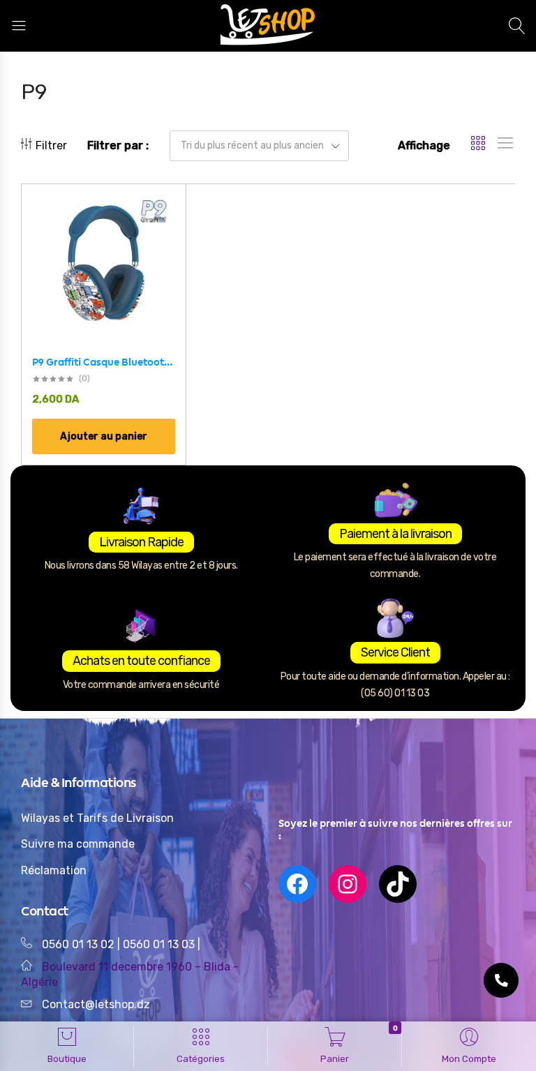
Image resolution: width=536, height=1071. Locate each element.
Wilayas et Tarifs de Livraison (97, 818)
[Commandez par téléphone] (501, 980)
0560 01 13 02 (78, 944)
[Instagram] (347, 884)
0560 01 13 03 (160, 944)
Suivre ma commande (78, 844)
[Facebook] (297, 884)
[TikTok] (398, 884)
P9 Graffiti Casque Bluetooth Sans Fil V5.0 (103, 362)
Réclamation (54, 870)
